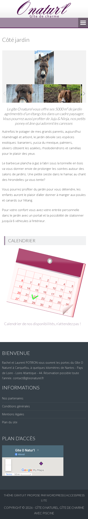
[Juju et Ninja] (62, 93)
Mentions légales (13, 414)
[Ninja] (24, 93)
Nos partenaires (12, 398)
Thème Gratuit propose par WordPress (34, 495)
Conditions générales (16, 406)
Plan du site (9, 422)
